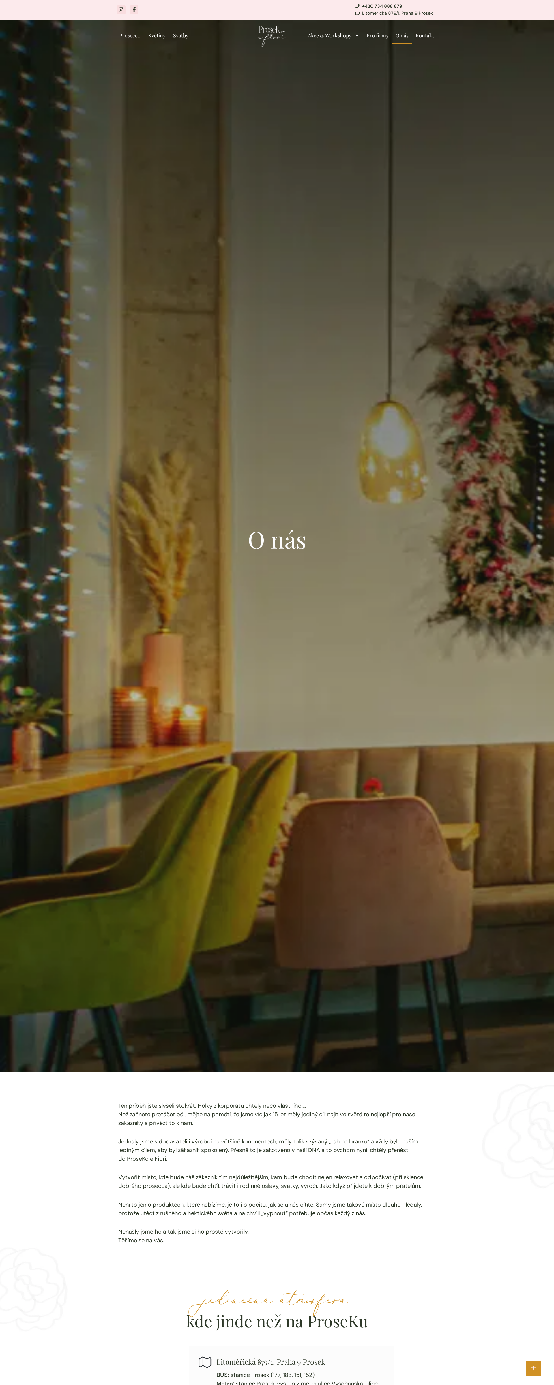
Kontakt (424, 35)
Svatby (180, 35)
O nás (402, 35)
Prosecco (130, 35)
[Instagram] (121, 9)
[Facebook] (134, 9)
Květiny (157, 35)
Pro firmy (377, 35)
